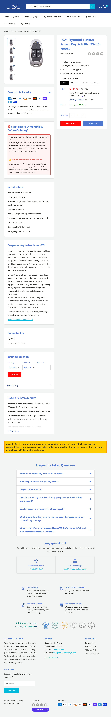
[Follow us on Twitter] (37, 704)
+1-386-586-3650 (36, 569)
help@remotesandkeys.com (75, 569)
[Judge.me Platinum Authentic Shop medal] (54, 625)
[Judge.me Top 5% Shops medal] (82, 625)
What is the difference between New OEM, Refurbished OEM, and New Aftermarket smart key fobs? (53, 530)
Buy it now (93, 123)
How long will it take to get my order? (39, 481)
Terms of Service (92, 653)
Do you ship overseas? (31, 489)
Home (6, 31)
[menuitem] (12, 17)
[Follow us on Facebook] (33, 704)
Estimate (14, 375)
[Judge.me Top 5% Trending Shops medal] (91, 625)
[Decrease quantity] (72, 115)
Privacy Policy (90, 643)
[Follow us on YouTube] (45, 704)
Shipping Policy (91, 650)
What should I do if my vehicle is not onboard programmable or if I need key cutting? (52, 518)
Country (11, 362)
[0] (105, 6)
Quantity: (64, 115)
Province (26, 362)
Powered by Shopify (11, 703)
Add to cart (70, 123)
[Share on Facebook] (89, 53)
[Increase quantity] (83, 115)
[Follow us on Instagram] (41, 704)
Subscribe (12, 690)
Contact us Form (51, 657)
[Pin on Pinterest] (93, 53)
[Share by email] (101, 53)
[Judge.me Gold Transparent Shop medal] (64, 625)
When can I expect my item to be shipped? (41, 473)
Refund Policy (12, 385)
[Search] (92, 6)
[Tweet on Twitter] (97, 53)
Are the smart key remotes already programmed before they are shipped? (51, 499)
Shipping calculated (76, 99)
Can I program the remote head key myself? (42, 508)
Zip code (40, 362)
